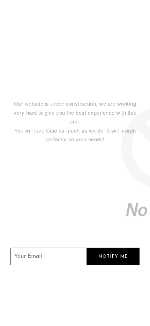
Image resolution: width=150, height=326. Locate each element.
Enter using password (113, 19)
